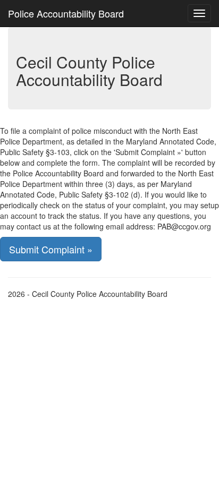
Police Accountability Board (66, 13)
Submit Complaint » (50, 249)
